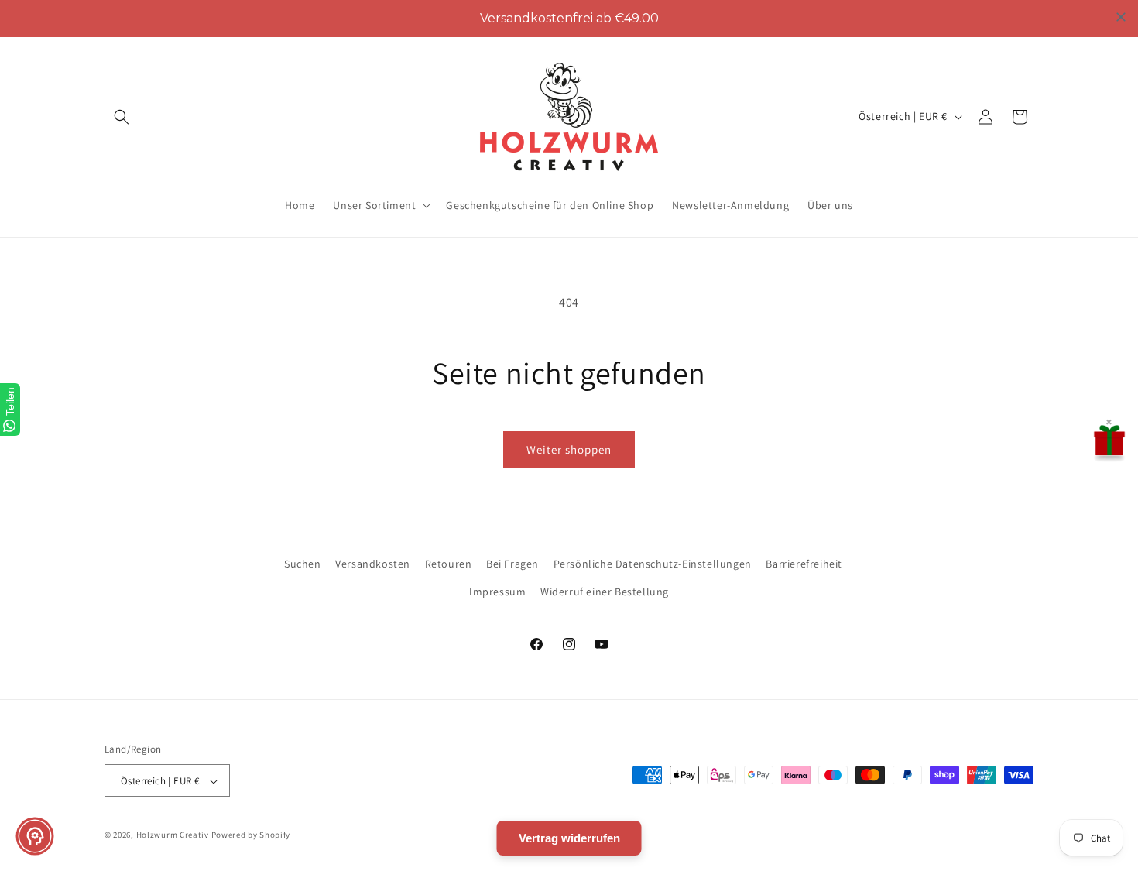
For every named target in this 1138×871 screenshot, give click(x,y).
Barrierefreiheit (804, 564)
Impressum (497, 591)
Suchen (302, 564)
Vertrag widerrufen (569, 838)
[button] (122, 117)
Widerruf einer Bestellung (604, 591)
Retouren (448, 564)
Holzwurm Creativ (172, 835)
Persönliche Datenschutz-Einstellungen (653, 564)
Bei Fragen (512, 564)
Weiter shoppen (569, 449)
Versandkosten (372, 564)
